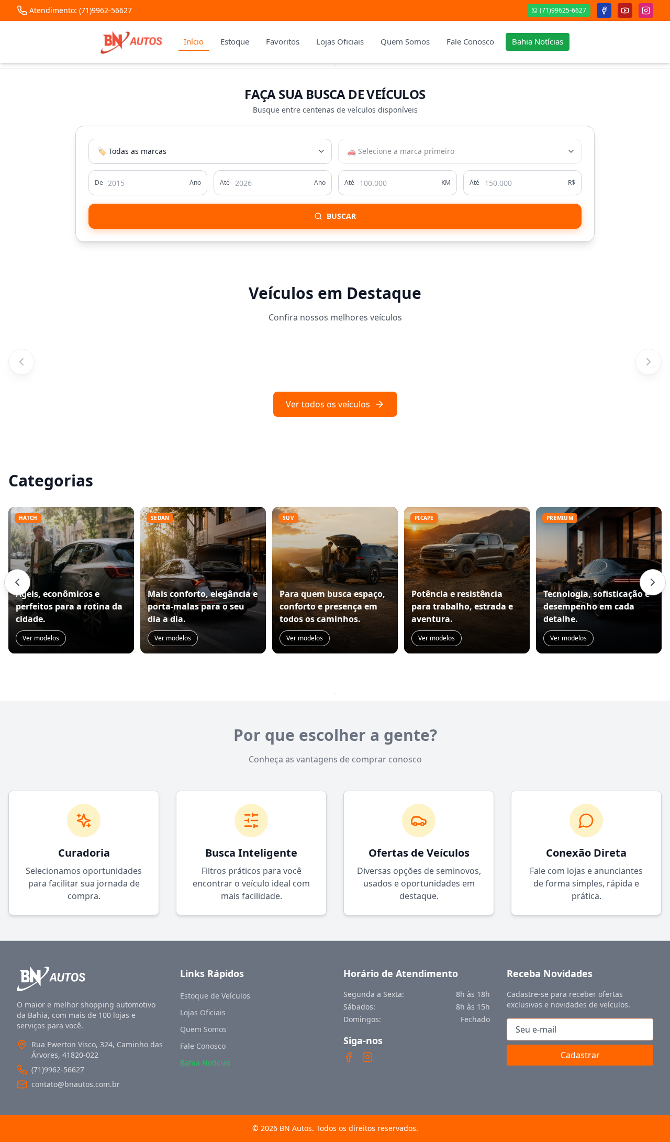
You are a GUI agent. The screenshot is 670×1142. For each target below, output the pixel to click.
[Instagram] (367, 1057)
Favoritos (282, 41)
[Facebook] (348, 1057)
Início (194, 41)
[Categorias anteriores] (17, 582)
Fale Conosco (470, 41)
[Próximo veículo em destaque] (648, 362)
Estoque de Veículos (215, 996)
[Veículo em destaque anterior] (21, 362)
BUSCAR (341, 216)
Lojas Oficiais (340, 41)
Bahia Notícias (537, 41)
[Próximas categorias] (653, 582)
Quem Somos (405, 41)
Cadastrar (580, 1055)
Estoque (234, 41)
